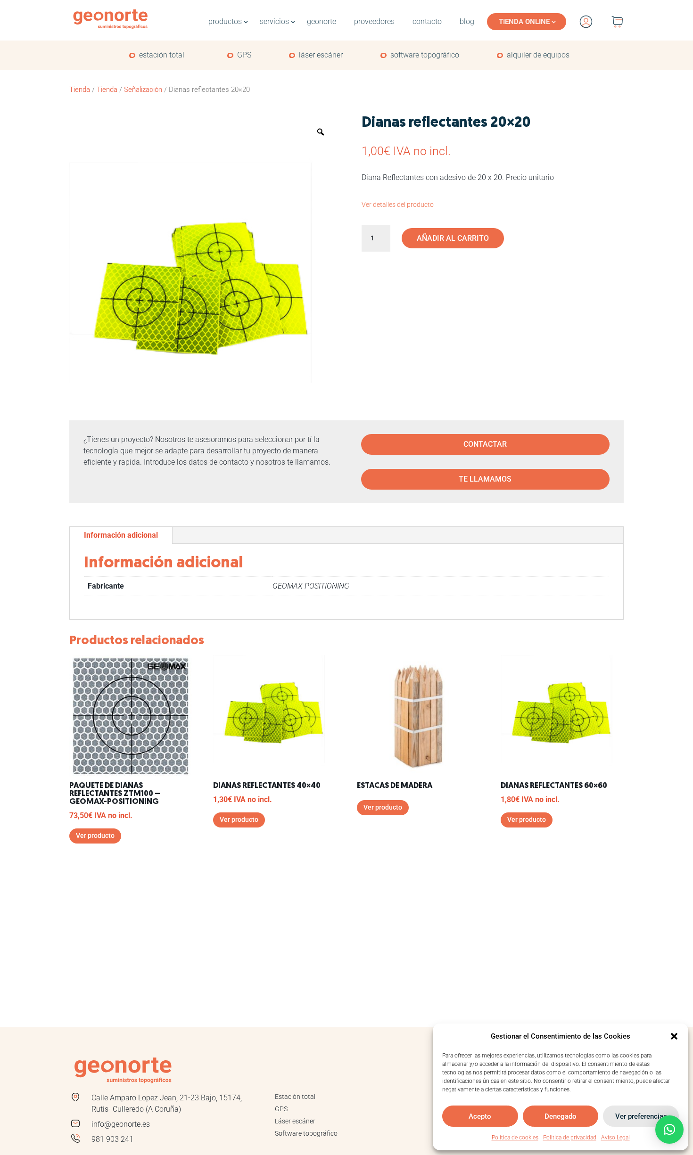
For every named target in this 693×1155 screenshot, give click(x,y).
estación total (161, 55)
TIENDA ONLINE (524, 21)
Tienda (79, 89)
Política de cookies (515, 1137)
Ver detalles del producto (398, 204)
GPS (244, 55)
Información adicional (121, 535)
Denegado (560, 1116)
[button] (674, 1036)
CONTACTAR (485, 444)
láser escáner (321, 55)
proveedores (374, 21)
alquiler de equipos (538, 55)
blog (467, 21)
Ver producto (95, 835)
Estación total (295, 1096)
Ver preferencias (641, 1116)
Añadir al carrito (453, 238)
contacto (427, 21)
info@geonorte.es (120, 1124)
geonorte (321, 21)
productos (225, 21)
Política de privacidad (569, 1137)
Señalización (143, 89)
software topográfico (424, 55)
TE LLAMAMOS (485, 479)
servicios (274, 21)
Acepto (480, 1116)
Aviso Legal (615, 1137)
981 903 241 (112, 1139)
